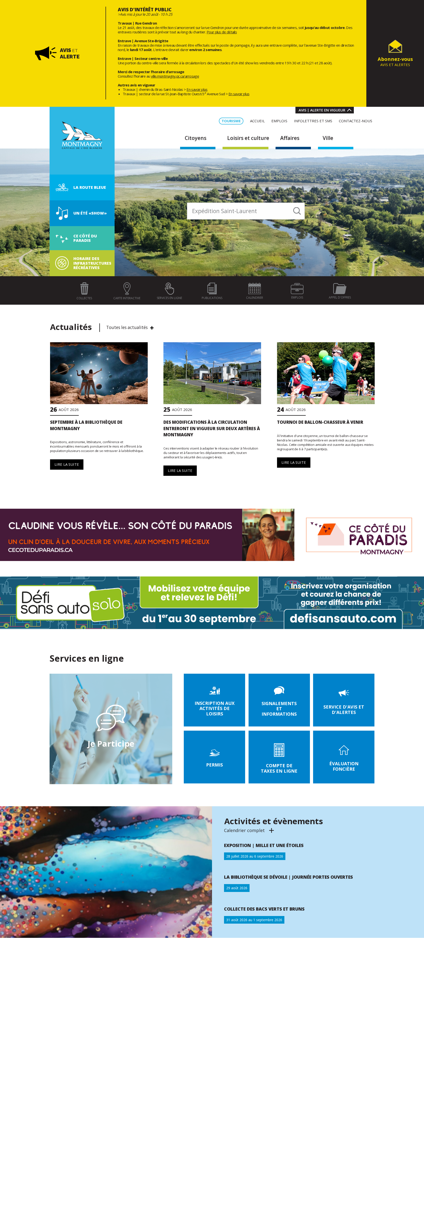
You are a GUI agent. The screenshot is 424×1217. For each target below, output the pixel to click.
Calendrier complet (249, 830)
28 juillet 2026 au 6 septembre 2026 (254, 856)
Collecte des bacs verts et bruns (264, 909)
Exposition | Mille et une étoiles (264, 845)
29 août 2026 (236, 888)
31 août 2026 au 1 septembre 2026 (254, 919)
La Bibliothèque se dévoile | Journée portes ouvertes (288, 877)
